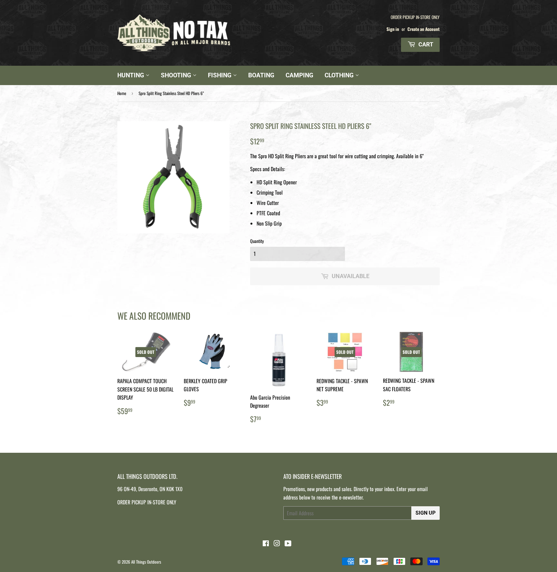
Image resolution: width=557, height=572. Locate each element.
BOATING (261, 75)
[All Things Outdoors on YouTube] (288, 544)
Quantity (257, 241)
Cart (425, 44)
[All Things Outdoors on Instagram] (277, 544)
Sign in (392, 29)
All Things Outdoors (146, 561)
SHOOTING (177, 75)
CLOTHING (340, 75)
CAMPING (299, 75)
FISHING (220, 75)
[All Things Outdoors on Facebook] (265, 544)
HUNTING (131, 75)
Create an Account (423, 29)
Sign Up (425, 513)
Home (121, 93)
